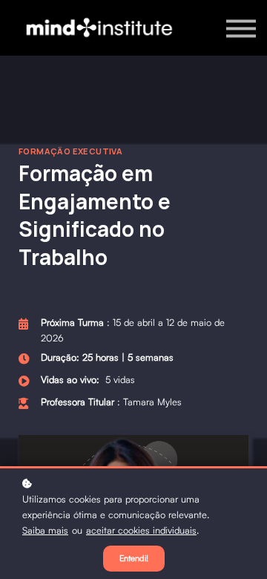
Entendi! (133, 558)
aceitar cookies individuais (141, 530)
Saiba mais (45, 530)
